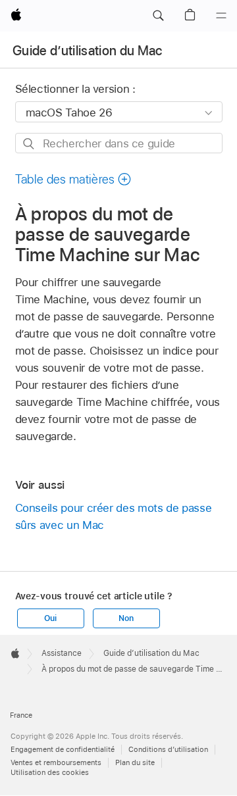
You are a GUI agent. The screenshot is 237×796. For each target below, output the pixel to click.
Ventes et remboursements (56, 762)
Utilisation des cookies (50, 772)
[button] (158, 16)
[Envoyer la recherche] (29, 144)
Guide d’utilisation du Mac (88, 51)
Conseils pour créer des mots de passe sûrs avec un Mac (113, 516)
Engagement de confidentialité (63, 749)
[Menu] (221, 16)
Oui (50, 618)
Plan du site (135, 762)
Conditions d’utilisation (168, 749)
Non (125, 618)
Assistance (61, 653)
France (21, 715)
